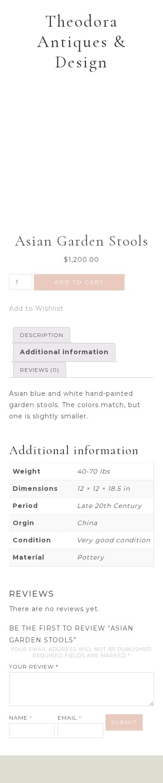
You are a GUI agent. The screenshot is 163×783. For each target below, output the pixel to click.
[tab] (41, 335)
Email (70, 717)
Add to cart (79, 282)
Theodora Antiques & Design (81, 41)
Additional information (64, 352)
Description (41, 335)
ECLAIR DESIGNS (97, 771)
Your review (33, 666)
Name (20, 717)
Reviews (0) (39, 369)
